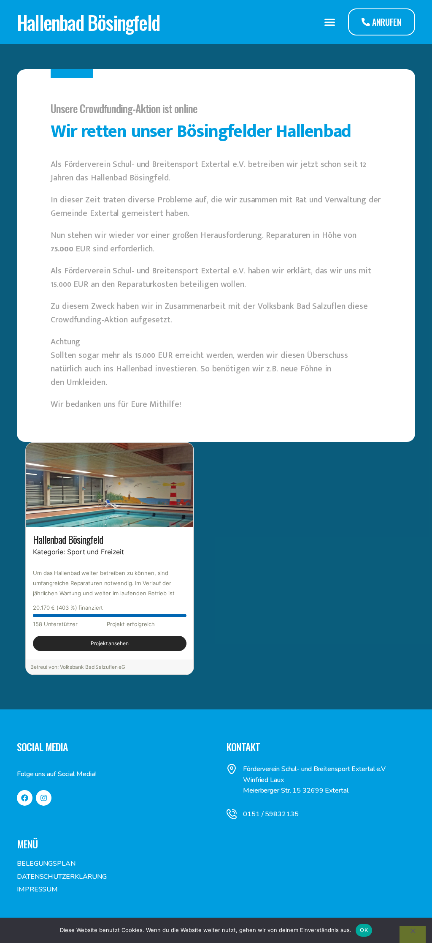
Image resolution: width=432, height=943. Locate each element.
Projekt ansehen (110, 643)
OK (364, 930)
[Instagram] (43, 798)
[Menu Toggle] (329, 22)
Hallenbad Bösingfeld (88, 22)
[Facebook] (24, 798)
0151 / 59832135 (271, 814)
